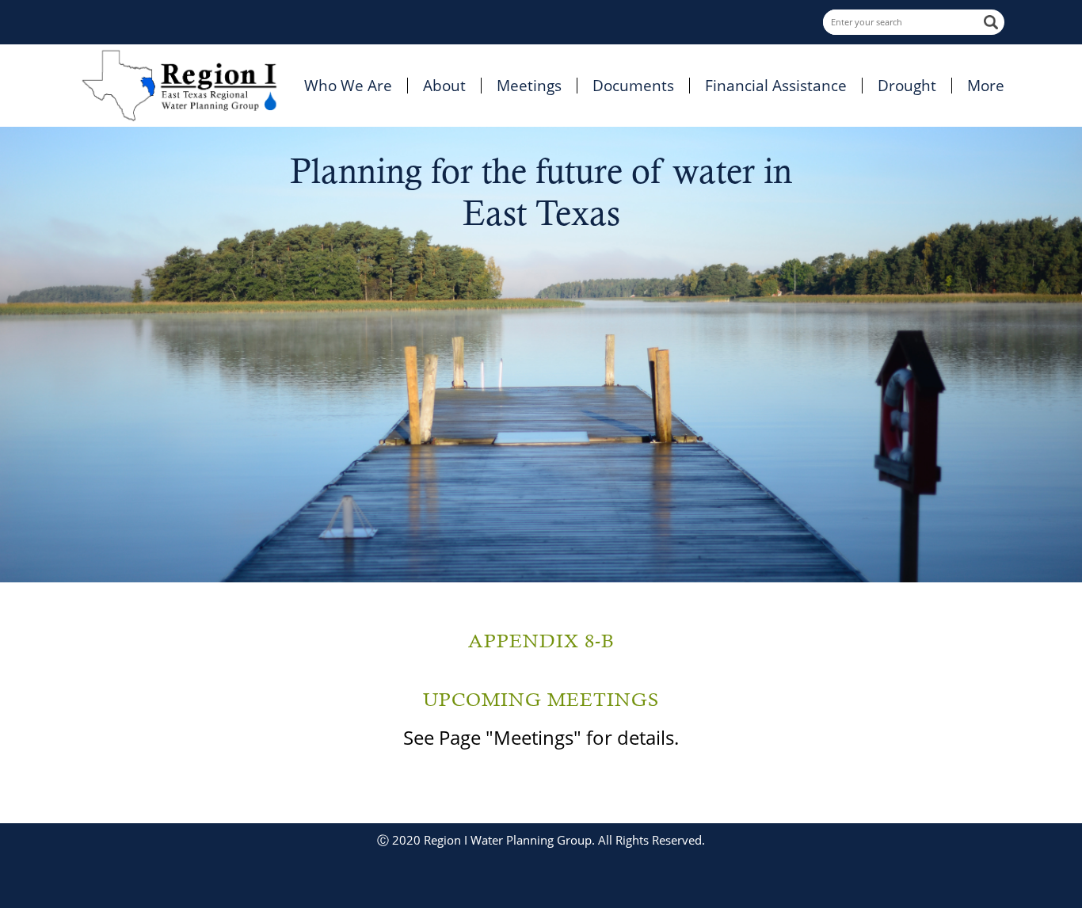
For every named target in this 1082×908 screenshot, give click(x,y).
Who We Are (348, 85)
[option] (541, 354)
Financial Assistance (776, 85)
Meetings (529, 85)
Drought (907, 85)
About (444, 85)
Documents (633, 85)
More (985, 85)
